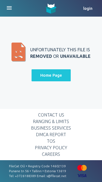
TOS (51, 141)
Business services (51, 128)
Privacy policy (51, 147)
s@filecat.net (56, 176)
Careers (51, 154)
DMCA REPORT (51, 134)
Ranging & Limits (51, 121)
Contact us (51, 114)
